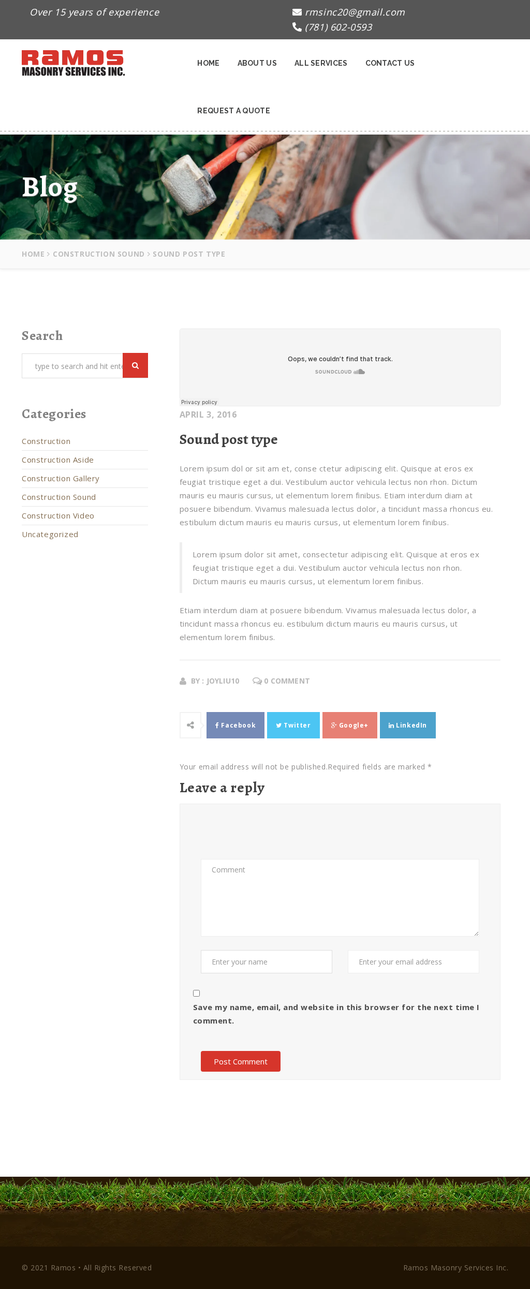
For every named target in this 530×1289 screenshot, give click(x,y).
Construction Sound (99, 254)
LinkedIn (410, 725)
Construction (46, 441)
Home (208, 63)
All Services (321, 63)
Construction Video (58, 515)
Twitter (296, 725)
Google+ (353, 725)
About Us (257, 63)
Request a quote (233, 111)
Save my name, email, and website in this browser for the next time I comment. (336, 1014)
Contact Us (390, 63)
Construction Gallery (61, 478)
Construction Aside (58, 459)
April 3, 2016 (208, 414)
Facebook (237, 725)
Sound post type (229, 439)
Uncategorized (50, 534)
